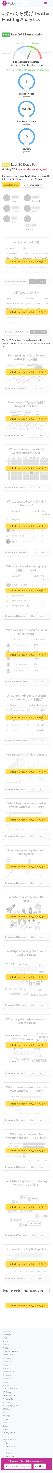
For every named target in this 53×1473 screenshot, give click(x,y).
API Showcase (9, 1395)
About (5, 1419)
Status (5, 1426)
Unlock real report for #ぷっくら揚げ (27, 261)
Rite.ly (5, 1341)
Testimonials (10, 1446)
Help (5, 1422)
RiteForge (7, 1334)
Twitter (8, 1453)
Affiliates (6, 1416)
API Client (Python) (10, 1405)
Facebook (9, 1456)
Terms (5, 1436)
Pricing (6, 1412)
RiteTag (6, 1344)
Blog (7, 1443)
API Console (8, 1399)
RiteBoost (7, 1338)
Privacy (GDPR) (9, 1432)
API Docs (6, 1402)
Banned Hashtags (12, 1351)
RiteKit (5, 1348)
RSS (7, 1449)
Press (5, 1429)
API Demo (7, 1392)
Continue (39, 1466)
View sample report (33, 184)
